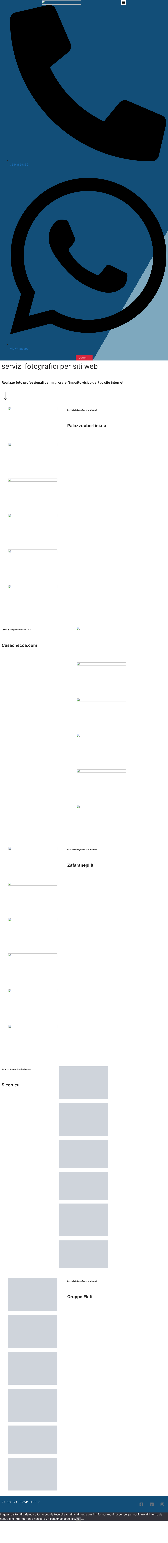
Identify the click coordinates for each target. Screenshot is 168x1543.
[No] (82, 1518)
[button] (123, 2)
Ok (78, 1517)
